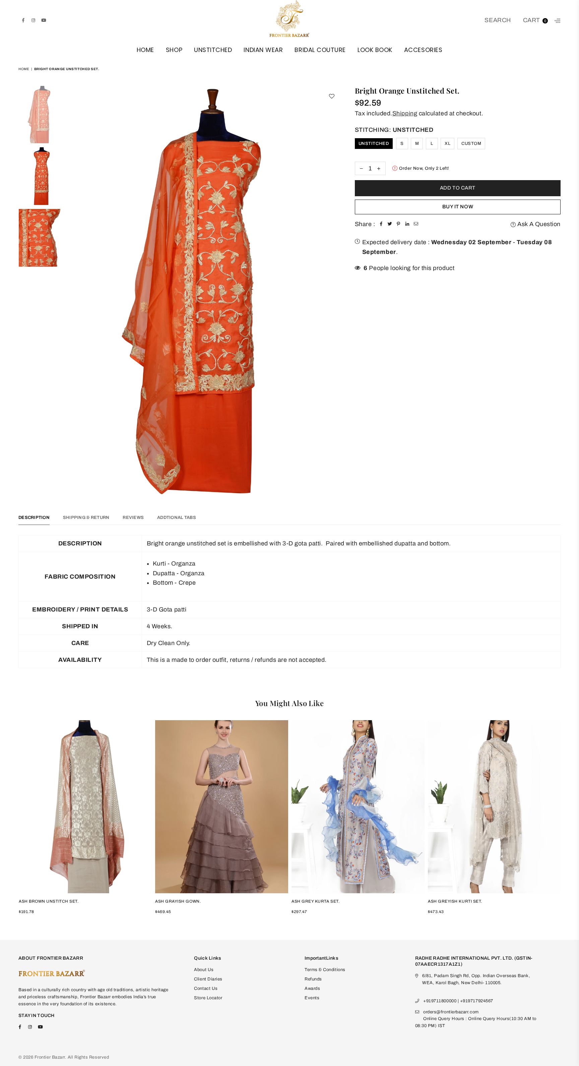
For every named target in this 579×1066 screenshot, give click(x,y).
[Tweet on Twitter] (390, 224)
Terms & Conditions (325, 969)
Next (334, 291)
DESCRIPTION (34, 517)
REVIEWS (133, 517)
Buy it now (457, 206)
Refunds (313, 979)
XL (447, 143)
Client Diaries (208, 979)
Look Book (375, 50)
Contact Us (205, 988)
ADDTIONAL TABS (176, 517)
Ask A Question (538, 224)
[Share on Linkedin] (407, 224)
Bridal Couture (320, 50)
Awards (312, 988)
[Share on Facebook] (381, 224)
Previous (72, 291)
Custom (471, 143)
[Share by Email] (416, 224)
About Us (203, 969)
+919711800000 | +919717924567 (458, 1001)
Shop (174, 50)
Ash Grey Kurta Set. (315, 901)
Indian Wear (263, 50)
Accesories (423, 50)
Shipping (404, 113)
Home (145, 50)
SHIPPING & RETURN (86, 517)
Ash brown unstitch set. (48, 901)
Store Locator (208, 998)
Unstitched (213, 50)
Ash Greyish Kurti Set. (455, 901)
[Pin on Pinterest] (398, 224)
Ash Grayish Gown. (178, 901)
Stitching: (394, 129)
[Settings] (556, 20)
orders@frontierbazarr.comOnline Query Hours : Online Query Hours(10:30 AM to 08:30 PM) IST (475, 1019)
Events (312, 998)
